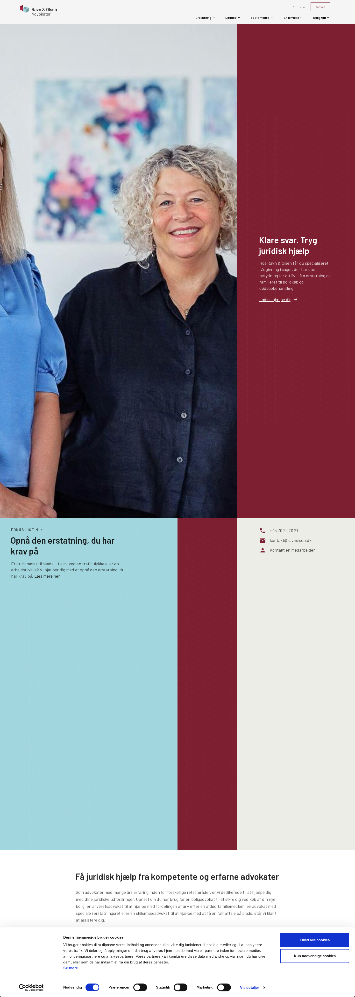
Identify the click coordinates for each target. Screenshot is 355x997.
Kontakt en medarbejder (292, 550)
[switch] (140, 987)
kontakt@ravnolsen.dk (291, 540)
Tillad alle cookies (315, 940)
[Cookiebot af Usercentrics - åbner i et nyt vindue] (31, 987)
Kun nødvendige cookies (315, 956)
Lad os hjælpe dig (275, 299)
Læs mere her (47, 576)
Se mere (70, 968)
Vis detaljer (249, 987)
